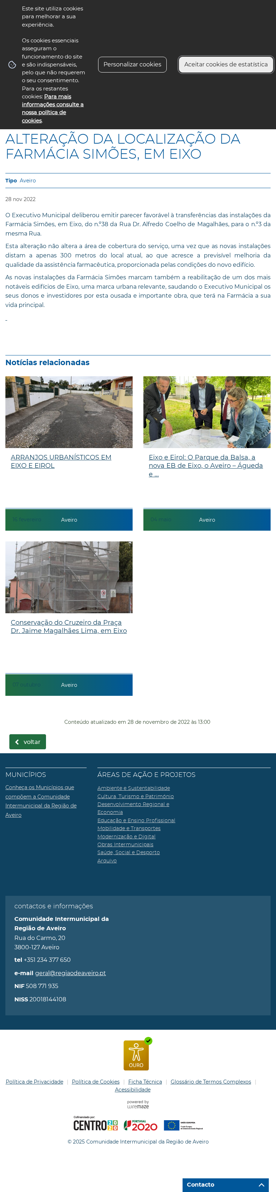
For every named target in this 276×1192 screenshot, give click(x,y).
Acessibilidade (133, 1089)
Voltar (32, 742)
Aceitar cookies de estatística (226, 64)
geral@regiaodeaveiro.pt (70, 973)
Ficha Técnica (145, 1082)
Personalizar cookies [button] (132, 64)
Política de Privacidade (34, 1082)
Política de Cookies (96, 1082)
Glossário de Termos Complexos (211, 1082)
